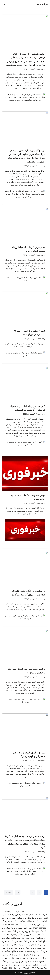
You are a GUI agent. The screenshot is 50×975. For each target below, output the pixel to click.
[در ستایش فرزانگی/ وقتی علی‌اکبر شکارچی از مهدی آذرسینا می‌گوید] (25, 569)
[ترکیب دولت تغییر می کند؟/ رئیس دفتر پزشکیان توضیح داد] (25, 647)
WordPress (19, 973)
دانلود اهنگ (26, 921)
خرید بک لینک (12, 914)
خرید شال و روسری (18, 918)
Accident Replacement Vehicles (16, 968)
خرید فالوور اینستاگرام (26, 934)
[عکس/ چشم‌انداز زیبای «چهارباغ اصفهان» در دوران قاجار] (25, 309)
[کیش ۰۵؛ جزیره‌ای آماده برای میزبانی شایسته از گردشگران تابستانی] (25, 384)
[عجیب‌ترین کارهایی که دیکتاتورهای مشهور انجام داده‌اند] (25, 225)
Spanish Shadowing (25, 951)
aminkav (40, 69)
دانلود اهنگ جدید (41, 914)
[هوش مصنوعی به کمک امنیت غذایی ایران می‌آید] (25, 473)
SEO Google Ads (39, 968)
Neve (33, 973)
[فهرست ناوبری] (4, 4)
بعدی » (8, 892)
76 (18, 892)
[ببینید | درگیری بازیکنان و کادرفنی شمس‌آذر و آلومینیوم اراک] (25, 730)
